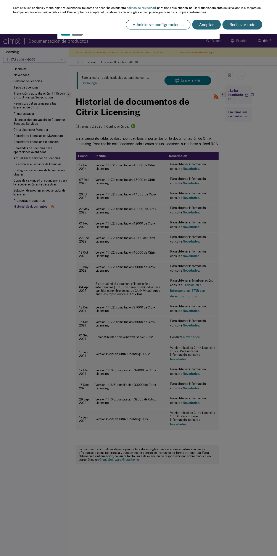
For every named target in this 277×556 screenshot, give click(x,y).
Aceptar (206, 24)
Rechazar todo (242, 24)
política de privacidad (141, 8)
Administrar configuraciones (158, 24)
